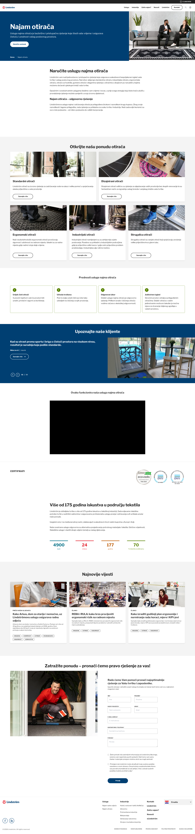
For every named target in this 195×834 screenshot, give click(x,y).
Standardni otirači (24, 181)
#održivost (27, 636)
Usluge (126, 7)
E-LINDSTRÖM (185, 1)
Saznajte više (23, 196)
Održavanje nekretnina (128, 819)
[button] (186, 7)
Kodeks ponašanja (120, 829)
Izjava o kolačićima (185, 829)
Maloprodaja (124, 815)
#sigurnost (18, 639)
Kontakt (177, 7)
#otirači (37, 636)
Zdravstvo (123, 809)
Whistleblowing (136, 829)
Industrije (135, 7)
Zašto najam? (146, 7)
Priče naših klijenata (22, 610)
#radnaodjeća (48, 636)
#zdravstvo (29, 639)
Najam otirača (107, 809)
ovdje (130, 771)
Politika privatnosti (168, 829)
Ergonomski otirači (24, 234)
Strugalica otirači (141, 234)
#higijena (17, 636)
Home (12, 57)
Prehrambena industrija (128, 812)
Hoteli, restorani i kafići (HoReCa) (131, 806)
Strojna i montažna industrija (130, 822)
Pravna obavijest (152, 829)
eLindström (152, 819)
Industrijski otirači (83, 234)
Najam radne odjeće (109, 806)
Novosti (156, 7)
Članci (74, 610)
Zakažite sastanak (19, 44)
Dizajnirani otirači (112, 181)
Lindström (165, 7)
